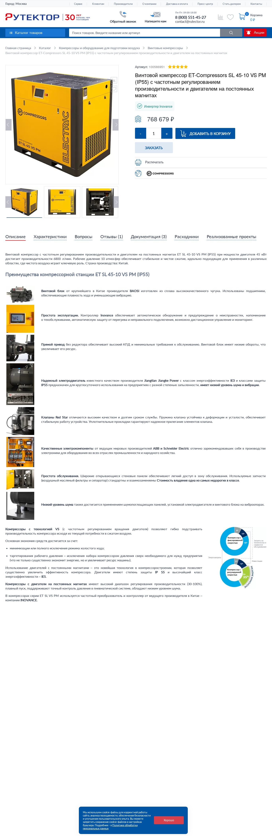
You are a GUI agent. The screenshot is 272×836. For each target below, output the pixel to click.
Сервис (78, 3)
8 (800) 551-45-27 (190, 17)
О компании (149, 3)
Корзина (256, 15)
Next (115, 125)
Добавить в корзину (210, 133)
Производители (123, 3)
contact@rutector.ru (189, 21)
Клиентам (98, 3)
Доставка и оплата (177, 3)
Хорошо (169, 820)
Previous (9, 125)
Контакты (256, 3)
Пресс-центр (205, 3)
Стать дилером (232, 3)
